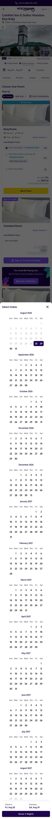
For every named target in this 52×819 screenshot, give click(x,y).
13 (31, 333)
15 (41, 333)
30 (11, 348)
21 (36, 338)
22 (41, 338)
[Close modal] (47, 306)
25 (21, 343)
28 (36, 343)
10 (16, 333)
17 (16, 338)
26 (26, 343)
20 (31, 338)
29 (41, 343)
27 (31, 343)
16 (11, 338)
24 (16, 343)
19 (26, 338)
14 (36, 333)
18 (21, 338)
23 (11, 343)
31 (16, 348)
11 (21, 333)
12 (26, 333)
